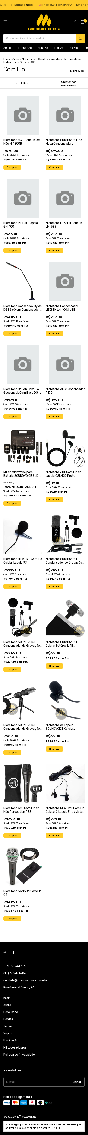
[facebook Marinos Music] (13, 952)
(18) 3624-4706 (14, 973)
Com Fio (43, 59)
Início (6, 59)
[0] (82, 21)
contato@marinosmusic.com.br (25, 980)
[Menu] (5, 22)
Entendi (56, 1127)
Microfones (29, 59)
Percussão (24, 48)
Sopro (74, 48)
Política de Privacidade (19, 1054)
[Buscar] (80, 38)
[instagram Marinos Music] (4, 952)
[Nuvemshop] (20, 1117)
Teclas (59, 48)
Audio (7, 48)
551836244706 (14, 966)
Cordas (43, 48)
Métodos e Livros (14, 1047)
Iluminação (10, 1040)
